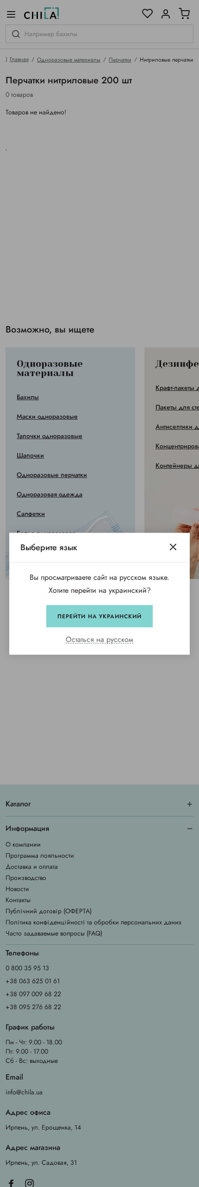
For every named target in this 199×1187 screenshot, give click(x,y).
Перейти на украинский (99, 616)
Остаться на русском (99, 639)
